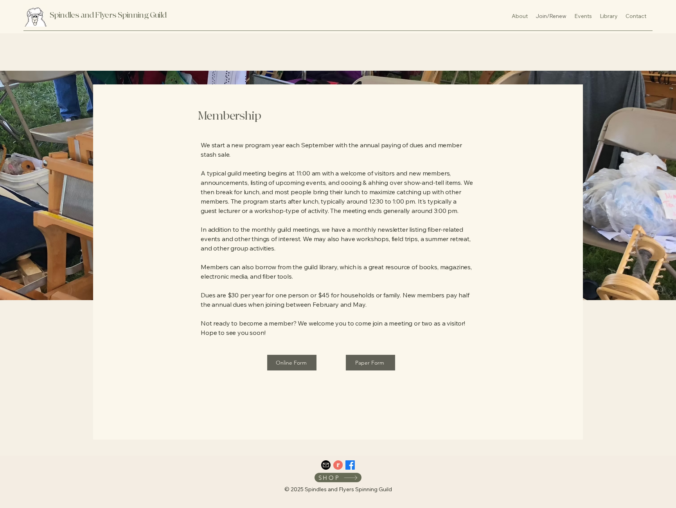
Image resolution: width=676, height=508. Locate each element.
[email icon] (326, 465)
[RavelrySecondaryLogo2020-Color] (338, 465)
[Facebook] (350, 465)
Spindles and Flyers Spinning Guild (108, 15)
